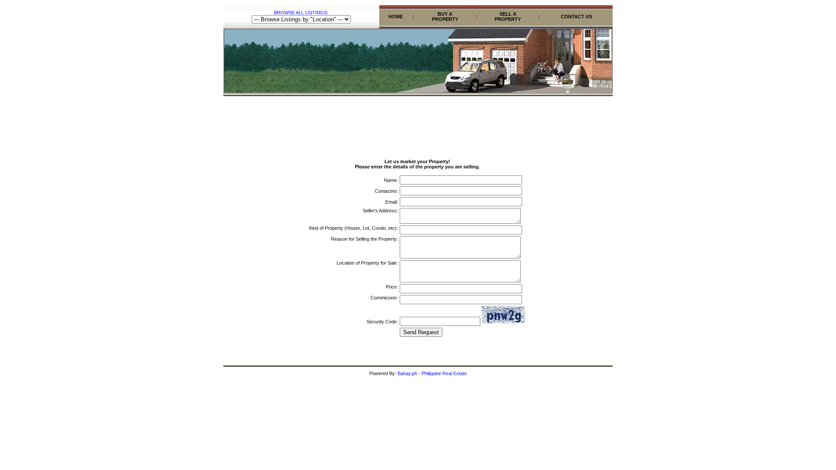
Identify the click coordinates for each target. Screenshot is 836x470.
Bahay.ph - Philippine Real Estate (432, 373)
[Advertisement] (418, 118)
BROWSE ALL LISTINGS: (301, 12)
